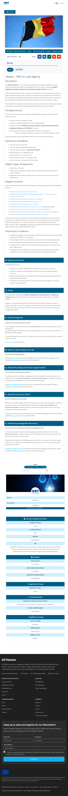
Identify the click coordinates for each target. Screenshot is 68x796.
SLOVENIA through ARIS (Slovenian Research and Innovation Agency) (30, 209)
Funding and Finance (8, 685)
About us (37, 702)
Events (4, 705)
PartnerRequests (40, 685)
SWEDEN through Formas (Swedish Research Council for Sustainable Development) (34, 212)
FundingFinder (39, 682)
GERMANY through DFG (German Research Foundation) (26, 199)
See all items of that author (36, 508)
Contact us (21, 787)
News (3, 702)
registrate (13, 342)
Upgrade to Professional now (14, 448)
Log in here (14, 387)
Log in (10, 69)
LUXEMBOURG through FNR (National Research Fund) (25, 201)
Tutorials (4, 712)
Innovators (5, 691)
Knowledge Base (6, 688)
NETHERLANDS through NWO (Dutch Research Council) (26, 207)
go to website (35, 540)
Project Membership (41, 688)
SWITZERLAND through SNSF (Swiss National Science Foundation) (29, 214)
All (25, 467)
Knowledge (43, 467)
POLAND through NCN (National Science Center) (24, 204)
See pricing (19, 69)
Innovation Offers (7, 682)
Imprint (37, 709)
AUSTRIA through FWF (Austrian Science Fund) (23, 192)
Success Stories (6, 709)
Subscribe (34, 759)
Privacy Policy (39, 712)
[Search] (47, 470)
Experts (4, 695)
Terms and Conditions (41, 715)
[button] (9, 32)
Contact (37, 705)
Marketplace (31, 467)
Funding (37, 467)
